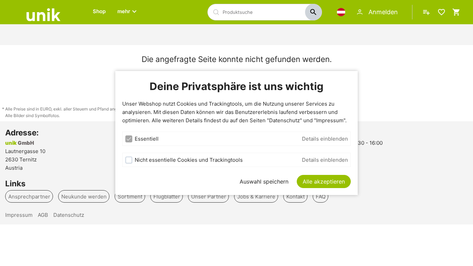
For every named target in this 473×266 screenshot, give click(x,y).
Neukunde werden (84, 196)
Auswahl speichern (264, 181)
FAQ (320, 196)
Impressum (19, 215)
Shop (99, 11)
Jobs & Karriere (256, 196)
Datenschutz (68, 215)
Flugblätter (166, 196)
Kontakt (295, 196)
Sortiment (130, 196)
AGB (43, 215)
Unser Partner (208, 196)
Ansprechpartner (29, 196)
